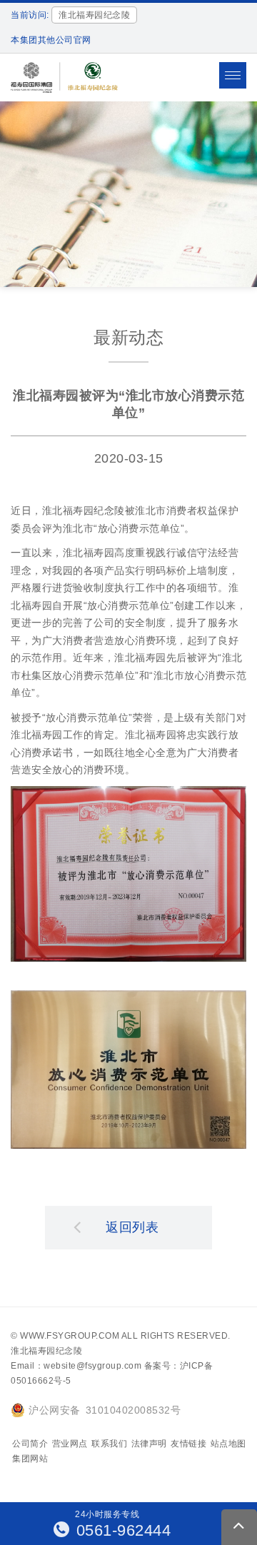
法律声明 (149, 1444)
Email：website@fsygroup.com (76, 1366)
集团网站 (30, 1459)
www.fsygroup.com (69, 1336)
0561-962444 (121, 1530)
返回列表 (132, 1227)
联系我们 (109, 1444)
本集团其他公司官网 (51, 40)
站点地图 (228, 1444)
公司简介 (30, 1444)
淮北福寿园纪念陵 (46, 1351)
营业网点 (70, 1444)
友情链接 (188, 1444)
